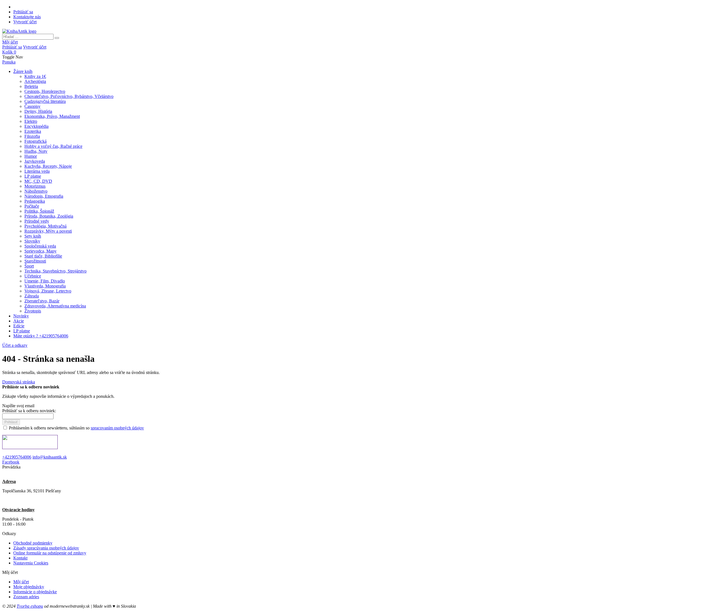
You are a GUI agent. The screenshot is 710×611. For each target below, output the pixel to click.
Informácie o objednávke (35, 591)
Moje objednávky (28, 586)
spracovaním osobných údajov (117, 428)
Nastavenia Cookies (30, 563)
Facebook (10, 462)
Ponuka (9, 62)
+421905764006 (16, 457)
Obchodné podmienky (32, 543)
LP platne (21, 331)
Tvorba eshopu (30, 606)
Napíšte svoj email (18, 405)
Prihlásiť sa (23, 11)
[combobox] (28, 37)
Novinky (21, 316)
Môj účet (10, 42)
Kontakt (20, 558)
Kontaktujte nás (27, 16)
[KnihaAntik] (19, 31)
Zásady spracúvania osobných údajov (46, 548)
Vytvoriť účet (25, 21)
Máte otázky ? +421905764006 (40, 335)
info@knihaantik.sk (49, 457)
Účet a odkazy (14, 345)
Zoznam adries (26, 596)
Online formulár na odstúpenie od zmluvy (49, 553)
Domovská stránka (18, 382)
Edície (18, 326)
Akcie (18, 321)
